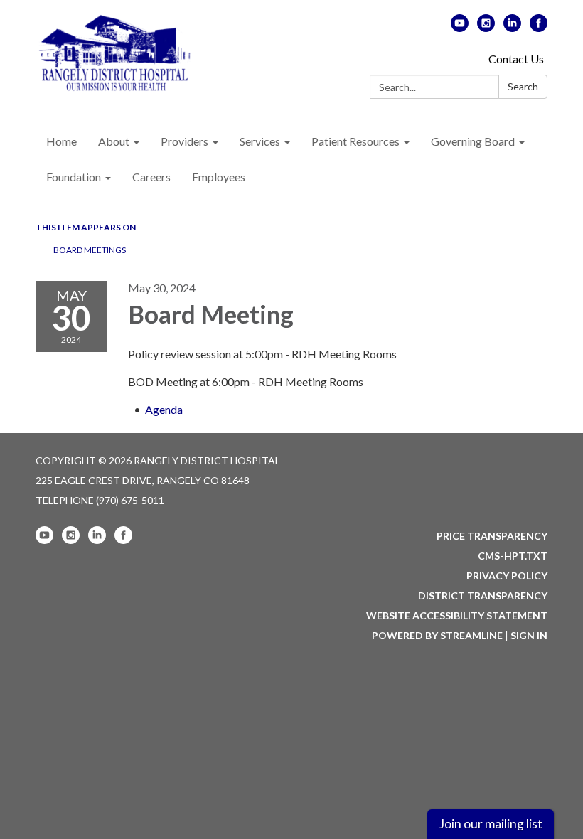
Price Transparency (492, 536)
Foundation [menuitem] (73, 176)
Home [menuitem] (61, 141)
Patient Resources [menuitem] (355, 141)
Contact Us (516, 58)
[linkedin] (512, 27)
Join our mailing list (490, 823)
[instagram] (486, 27)
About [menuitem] (113, 141)
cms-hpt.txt (512, 556)
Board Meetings (89, 250)
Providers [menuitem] (184, 141)
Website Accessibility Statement (456, 615)
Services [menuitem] (260, 141)
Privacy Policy (506, 576)
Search (523, 86)
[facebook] (538, 27)
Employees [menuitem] (218, 176)
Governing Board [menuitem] (473, 141)
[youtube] (460, 27)
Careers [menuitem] (151, 176)
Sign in (528, 635)
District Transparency (482, 595)
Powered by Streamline (437, 635)
